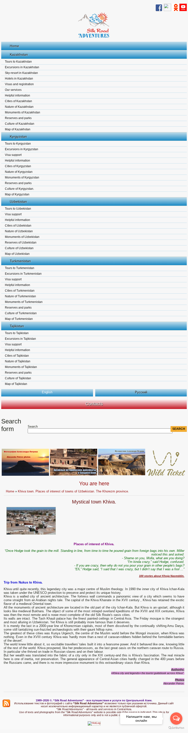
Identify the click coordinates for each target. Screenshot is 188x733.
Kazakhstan (19, 54)
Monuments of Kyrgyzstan (22, 177)
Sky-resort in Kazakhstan (21, 73)
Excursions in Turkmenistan (23, 273)
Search (33, 426)
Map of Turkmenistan (19, 319)
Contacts (94, 403)
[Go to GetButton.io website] (176, 728)
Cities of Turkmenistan (20, 290)
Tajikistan (17, 326)
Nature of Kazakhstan (19, 107)
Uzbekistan (18, 202)
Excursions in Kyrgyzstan (21, 149)
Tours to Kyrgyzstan (18, 143)
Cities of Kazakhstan (18, 101)
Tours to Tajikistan (17, 333)
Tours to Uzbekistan (18, 208)
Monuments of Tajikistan (21, 367)
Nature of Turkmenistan (20, 296)
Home (14, 46)
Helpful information (17, 95)
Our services (13, 90)
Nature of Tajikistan (17, 361)
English (47, 392)
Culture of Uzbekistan (19, 248)
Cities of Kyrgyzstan (18, 166)
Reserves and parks (18, 118)
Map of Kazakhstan (17, 129)
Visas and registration (19, 84)
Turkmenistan (20, 261)
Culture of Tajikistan (18, 378)
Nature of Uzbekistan (19, 231)
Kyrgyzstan (18, 136)
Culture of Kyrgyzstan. (19, 188)
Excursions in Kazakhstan (22, 67)
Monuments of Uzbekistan (22, 237)
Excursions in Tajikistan (20, 338)
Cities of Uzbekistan (18, 225)
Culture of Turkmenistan (21, 313)
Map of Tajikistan (16, 384)
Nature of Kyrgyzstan (19, 172)
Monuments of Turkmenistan (24, 302)
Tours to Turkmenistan (19, 268)
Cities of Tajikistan (17, 355)
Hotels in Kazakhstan (19, 78)
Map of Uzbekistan (17, 254)
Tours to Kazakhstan (18, 61)
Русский (141, 392)
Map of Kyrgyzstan (17, 194)
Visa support (13, 155)
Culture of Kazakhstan (19, 123)
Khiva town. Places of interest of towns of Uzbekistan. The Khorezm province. (73, 491)
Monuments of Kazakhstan (22, 112)
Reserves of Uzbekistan (20, 242)
